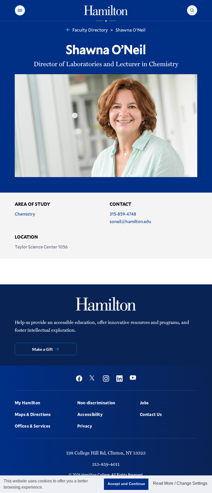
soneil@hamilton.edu (130, 221)
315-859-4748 (123, 214)
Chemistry (25, 214)
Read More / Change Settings (180, 483)
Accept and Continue (126, 484)
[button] (19, 10)
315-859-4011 (106, 463)
